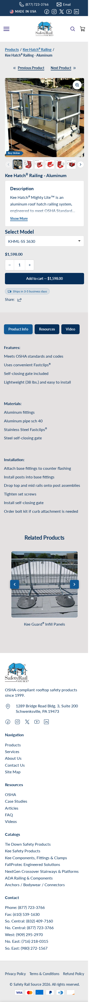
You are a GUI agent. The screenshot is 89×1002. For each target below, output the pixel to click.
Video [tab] (70, 329)
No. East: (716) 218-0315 (26, 941)
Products (13, 744)
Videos (11, 821)
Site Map (13, 771)
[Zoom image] (77, 85)
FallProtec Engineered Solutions (32, 864)
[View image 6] (71, 164)
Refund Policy (73, 974)
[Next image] (77, 118)
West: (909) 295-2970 (24, 934)
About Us (13, 758)
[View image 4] (49, 164)
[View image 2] (28, 164)
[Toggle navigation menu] (6, 29)
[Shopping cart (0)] (82, 28)
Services (12, 751)
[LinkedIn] (76, 12)
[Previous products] (14, 584)
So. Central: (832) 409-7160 (29, 921)
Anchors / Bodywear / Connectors (35, 884)
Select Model (19, 231)
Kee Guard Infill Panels (44, 623)
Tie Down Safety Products (28, 844)
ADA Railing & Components (29, 878)
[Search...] (72, 28)
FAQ (9, 814)
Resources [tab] (47, 329)
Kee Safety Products (22, 850)
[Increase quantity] (29, 265)
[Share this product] (20, 299)
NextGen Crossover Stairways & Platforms (42, 871)
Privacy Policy (15, 974)
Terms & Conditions (44, 974)
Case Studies (16, 801)
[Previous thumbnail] (8, 164)
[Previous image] (12, 118)
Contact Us (15, 765)
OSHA (10, 794)
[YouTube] (69, 12)
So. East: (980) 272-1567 (26, 948)
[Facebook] (47, 12)
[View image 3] (39, 164)
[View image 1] (17, 164)
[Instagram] (54, 12)
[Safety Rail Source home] (44, 28)
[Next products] (74, 584)
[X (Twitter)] (62, 12)
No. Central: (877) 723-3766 (29, 927)
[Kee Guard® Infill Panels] (44, 584)
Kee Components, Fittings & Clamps (36, 857)
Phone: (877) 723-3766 (25, 907)
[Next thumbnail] (80, 164)
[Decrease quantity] (9, 265)
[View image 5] (60, 164)
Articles (11, 808)
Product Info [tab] (18, 329)
